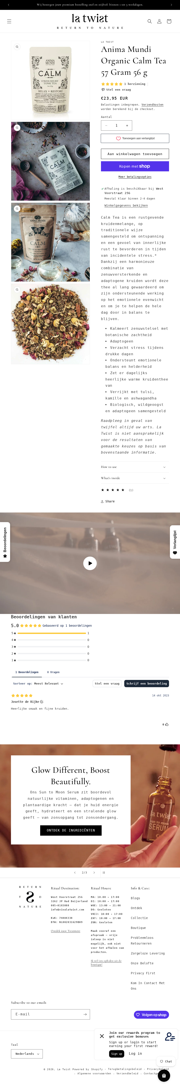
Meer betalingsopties (135, 176)
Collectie (139, 918)
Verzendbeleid (128, 1073)
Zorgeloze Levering (148, 953)
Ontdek (136, 908)
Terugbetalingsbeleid (125, 1069)
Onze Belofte (142, 963)
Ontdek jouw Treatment (65, 931)
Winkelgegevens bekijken (126, 205)
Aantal (106, 117)
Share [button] (110, 501)
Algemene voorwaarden (94, 1073)
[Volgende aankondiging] (171, 5)
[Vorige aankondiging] (8, 5)
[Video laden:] (90, 563)
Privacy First (143, 973)
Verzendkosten (153, 104)
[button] (9, 21)
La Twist (64, 1069)
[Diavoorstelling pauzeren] (105, 872)
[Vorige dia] (75, 872)
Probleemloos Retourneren (142, 940)
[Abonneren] (85, 1014)
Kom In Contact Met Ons (148, 985)
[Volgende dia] (94, 872)
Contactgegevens (156, 1073)
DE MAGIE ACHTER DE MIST (71, 819)
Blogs (135, 898)
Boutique (138, 928)
